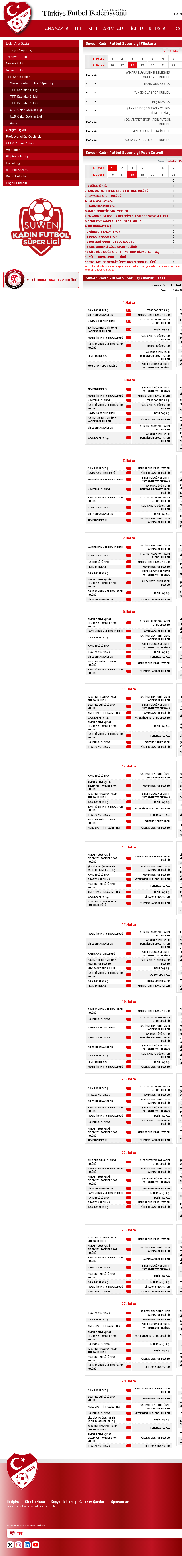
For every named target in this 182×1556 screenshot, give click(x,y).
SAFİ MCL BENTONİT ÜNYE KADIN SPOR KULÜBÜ (102, 329)
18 (132, 65)
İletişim (13, 1501)
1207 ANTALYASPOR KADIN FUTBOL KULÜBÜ (155, 321)
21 (163, 65)
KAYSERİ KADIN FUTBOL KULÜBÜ (105, 337)
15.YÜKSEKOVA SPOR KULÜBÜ (105, 256)
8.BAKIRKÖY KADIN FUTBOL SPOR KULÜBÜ (114, 221)
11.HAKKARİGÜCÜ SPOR (101, 236)
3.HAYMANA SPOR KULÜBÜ (103, 195)
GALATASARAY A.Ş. (98, 310)
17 (122, 65)
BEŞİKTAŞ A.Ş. (162, 329)
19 (142, 65)
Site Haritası (35, 1501)
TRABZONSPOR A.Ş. (158, 310)
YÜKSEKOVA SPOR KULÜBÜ (102, 366)
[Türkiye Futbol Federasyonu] (24, 17)
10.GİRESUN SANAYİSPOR (102, 231)
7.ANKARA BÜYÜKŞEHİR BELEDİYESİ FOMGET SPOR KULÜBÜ (126, 216)
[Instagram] (18, 1544)
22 (173, 65)
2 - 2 (129, 321)
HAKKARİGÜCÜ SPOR (158, 346)
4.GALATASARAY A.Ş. (99, 200)
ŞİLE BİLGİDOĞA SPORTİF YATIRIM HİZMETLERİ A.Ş (156, 365)
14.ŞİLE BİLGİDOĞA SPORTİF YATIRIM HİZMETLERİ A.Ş (122, 251)
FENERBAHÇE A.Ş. (97, 356)
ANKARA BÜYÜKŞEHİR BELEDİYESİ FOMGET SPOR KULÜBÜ (155, 356)
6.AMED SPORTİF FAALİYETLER (106, 211)
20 (152, 65)
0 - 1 (129, 329)
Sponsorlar (120, 1501)
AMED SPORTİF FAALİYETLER (154, 315)
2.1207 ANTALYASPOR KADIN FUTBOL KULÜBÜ (117, 190)
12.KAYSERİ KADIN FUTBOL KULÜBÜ (109, 241)
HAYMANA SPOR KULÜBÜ (101, 321)
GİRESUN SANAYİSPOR (100, 315)
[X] (10, 1544)
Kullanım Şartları (92, 1501)
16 (112, 65)
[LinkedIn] (27, 1544)
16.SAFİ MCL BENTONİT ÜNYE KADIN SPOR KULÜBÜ (120, 262)
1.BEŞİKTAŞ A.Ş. (96, 185)
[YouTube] (35, 1544)
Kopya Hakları (62, 1501)
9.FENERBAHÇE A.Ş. (98, 226)
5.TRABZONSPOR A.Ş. (100, 205)
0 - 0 (129, 310)
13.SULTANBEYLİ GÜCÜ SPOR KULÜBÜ (111, 246)
